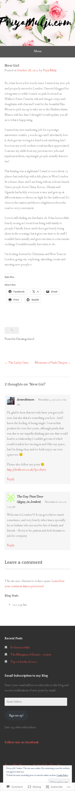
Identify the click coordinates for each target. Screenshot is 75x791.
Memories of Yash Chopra (51, 363)
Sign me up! (16, 716)
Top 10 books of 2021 (23, 662)
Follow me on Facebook (22, 742)
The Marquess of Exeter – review (30, 655)
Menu (38, 51)
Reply (10, 479)
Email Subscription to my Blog (26, 675)
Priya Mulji (49, 70)
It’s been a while (20, 648)
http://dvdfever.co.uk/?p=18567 (26, 470)
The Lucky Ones (18, 363)
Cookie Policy (62, 775)
